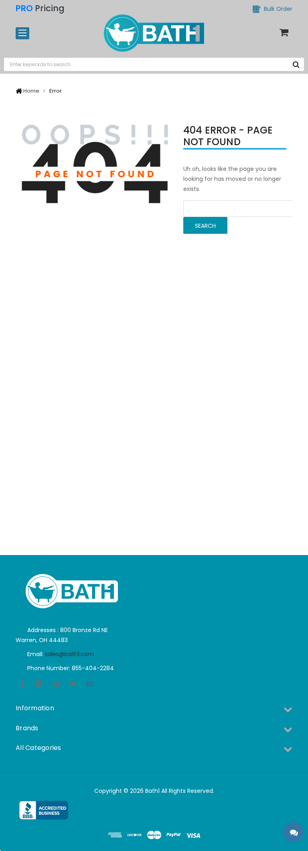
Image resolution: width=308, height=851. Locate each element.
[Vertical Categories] (22, 33)
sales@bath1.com (69, 654)
